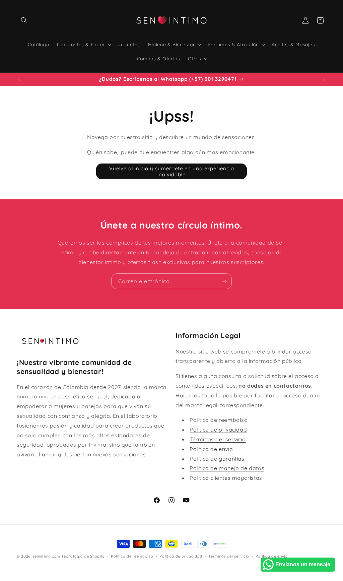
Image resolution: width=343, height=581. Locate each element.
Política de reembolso (219, 419)
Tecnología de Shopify (83, 556)
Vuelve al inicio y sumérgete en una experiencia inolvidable (171, 171)
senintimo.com (46, 556)
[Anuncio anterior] (19, 79)
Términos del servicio (218, 439)
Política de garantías (217, 458)
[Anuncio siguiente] (324, 79)
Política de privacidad (218, 429)
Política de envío (211, 449)
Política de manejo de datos (227, 468)
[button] (24, 20)
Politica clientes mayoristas (226, 477)
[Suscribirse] (224, 281)
